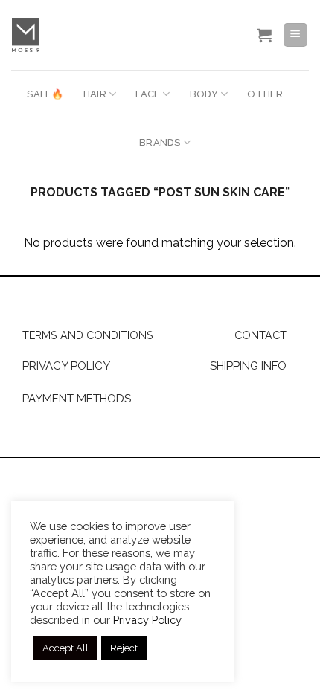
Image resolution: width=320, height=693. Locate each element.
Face (147, 94)
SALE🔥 (45, 94)
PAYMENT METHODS (76, 398)
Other (265, 94)
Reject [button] (124, 648)
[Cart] (264, 35)
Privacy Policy (147, 619)
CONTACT (260, 335)
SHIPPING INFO (248, 366)
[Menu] (296, 35)
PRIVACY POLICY (66, 366)
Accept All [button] (65, 648)
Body (204, 94)
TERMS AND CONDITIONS (87, 335)
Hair (94, 94)
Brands (160, 142)
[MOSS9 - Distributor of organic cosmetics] (110, 35)
